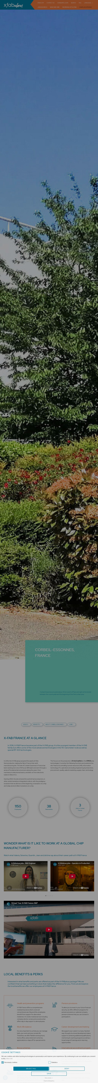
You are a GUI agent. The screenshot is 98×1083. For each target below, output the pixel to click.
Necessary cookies (10, 1062)
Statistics (54, 1062)
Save (49, 1073)
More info (9, 1058)
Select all (31, 1068)
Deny (67, 1068)
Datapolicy (51, 1081)
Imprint (45, 1081)
